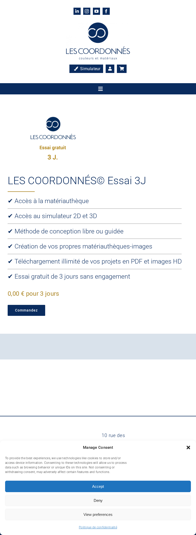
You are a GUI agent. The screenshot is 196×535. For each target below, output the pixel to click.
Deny (98, 500)
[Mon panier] (122, 69)
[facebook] (106, 11)
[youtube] (96, 11)
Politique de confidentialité (98, 527)
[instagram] (86, 11)
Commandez (26, 310)
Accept (98, 486)
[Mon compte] (110, 69)
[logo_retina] (98, 25)
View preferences (98, 514)
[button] (188, 447)
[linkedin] (77, 11)
